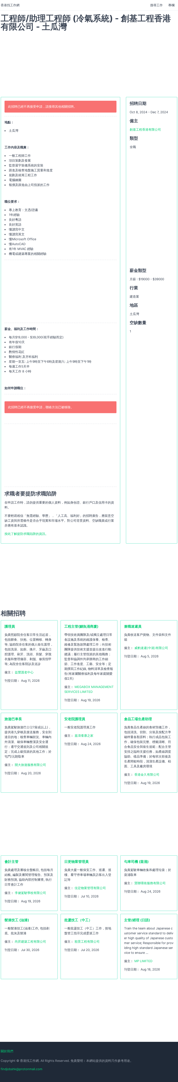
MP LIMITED (143, 961)
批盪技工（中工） (78, 920)
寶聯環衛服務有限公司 (150, 883)
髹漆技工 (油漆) (17, 920)
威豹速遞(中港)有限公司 (151, 648)
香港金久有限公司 (146, 774)
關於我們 (7, 1051)
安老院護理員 (74, 719)
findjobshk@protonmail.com (21, 1069)
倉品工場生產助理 (138, 719)
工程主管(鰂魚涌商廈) (81, 626)
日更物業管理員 (76, 862)
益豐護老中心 (24, 672)
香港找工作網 (10, 5)
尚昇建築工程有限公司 (30, 941)
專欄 (171, 5)
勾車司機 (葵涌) (136, 862)
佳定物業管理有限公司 (90, 888)
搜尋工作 (156, 5)
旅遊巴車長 (13, 719)
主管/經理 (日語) (137, 920)
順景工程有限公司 (87, 941)
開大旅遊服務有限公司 (30, 765)
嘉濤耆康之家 (84, 735)
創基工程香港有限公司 (145, 129)
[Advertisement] (89, 62)
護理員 (10, 626)
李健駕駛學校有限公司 (30, 893)
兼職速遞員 (132, 626)
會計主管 (11, 862)
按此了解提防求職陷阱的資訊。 (26, 534)
